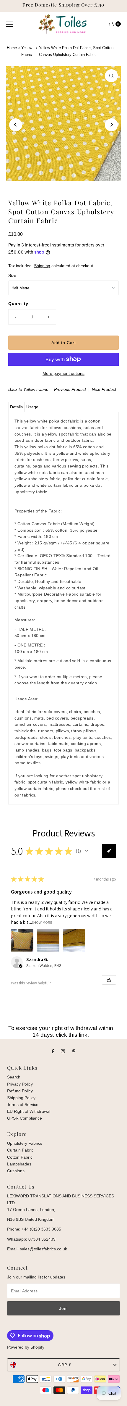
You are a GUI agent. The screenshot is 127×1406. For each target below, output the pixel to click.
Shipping (42, 265)
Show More (42, 922)
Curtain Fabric (20, 1150)
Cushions (16, 1170)
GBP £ (64, 1365)
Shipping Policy (21, 1097)
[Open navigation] (9, 24)
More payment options (63, 373)
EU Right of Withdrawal (28, 1111)
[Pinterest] (73, 1051)
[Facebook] (53, 1051)
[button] (86, 850)
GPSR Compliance (24, 1118)
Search (13, 1077)
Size (12, 275)
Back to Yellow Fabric (28, 389)
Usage (32, 406)
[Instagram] (63, 1051)
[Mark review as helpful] (109, 980)
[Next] (111, 124)
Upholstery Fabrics (24, 1143)
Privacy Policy (20, 1084)
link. (84, 1035)
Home (12, 48)
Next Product (104, 389)
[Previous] (15, 124)
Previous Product (70, 389)
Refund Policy (20, 1091)
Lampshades (19, 1164)
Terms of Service (22, 1104)
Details (16, 406)
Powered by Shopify (25, 1347)
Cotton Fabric (19, 1157)
